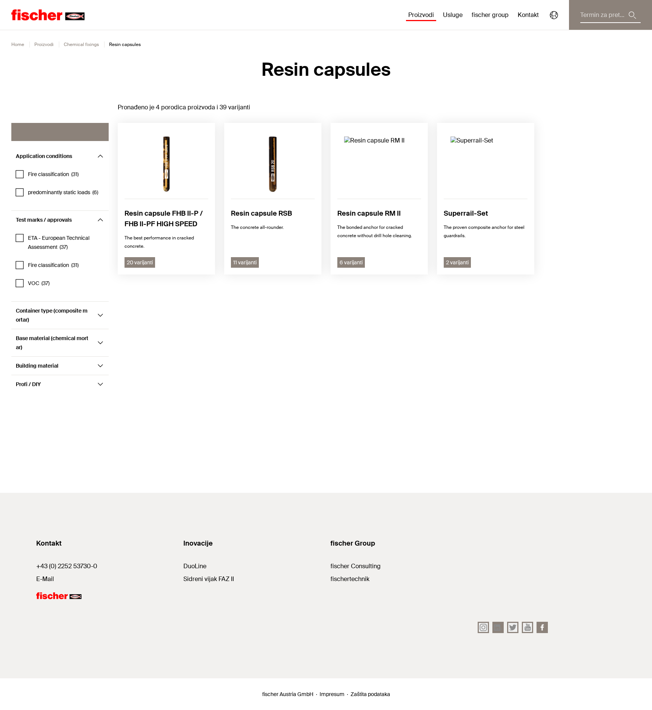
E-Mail (45, 579)
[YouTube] (527, 627)
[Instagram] (483, 627)
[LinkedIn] (498, 627)
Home (17, 44)
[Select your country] (554, 15)
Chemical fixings (81, 44)
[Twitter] (512, 627)
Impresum (332, 694)
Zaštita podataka (370, 694)
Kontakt (528, 15)
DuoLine (194, 566)
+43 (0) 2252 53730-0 (66, 566)
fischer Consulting (356, 566)
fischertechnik (350, 579)
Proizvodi (44, 44)
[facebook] (542, 627)
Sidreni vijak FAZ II (208, 579)
